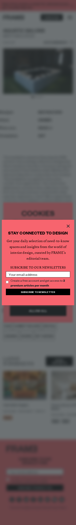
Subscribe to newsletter (38, 292)
